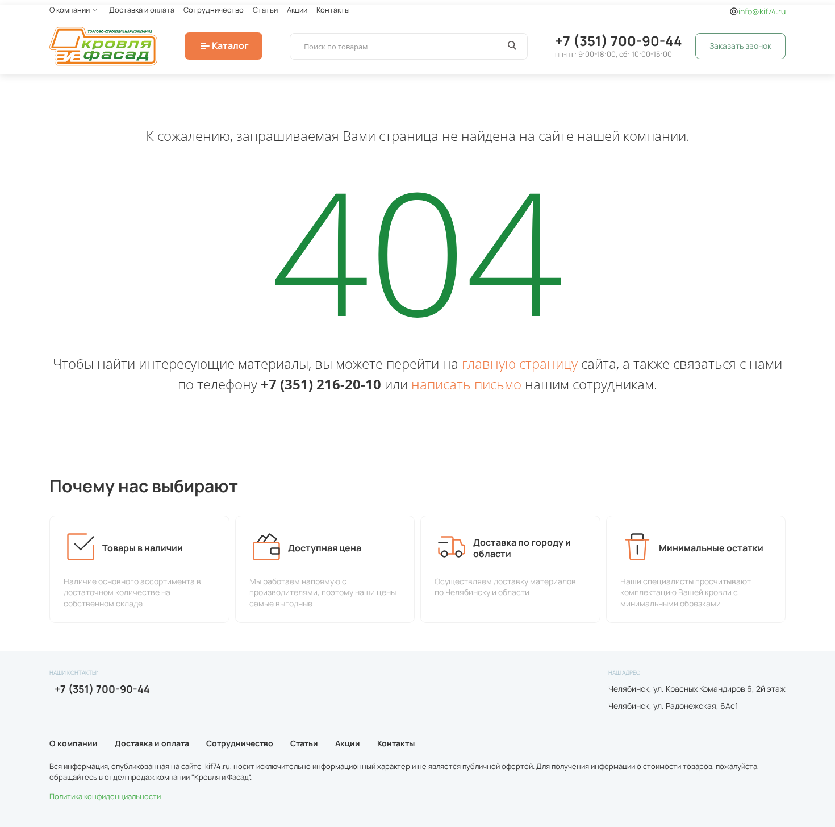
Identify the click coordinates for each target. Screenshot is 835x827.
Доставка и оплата (141, 10)
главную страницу (520, 363)
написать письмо (466, 384)
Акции (297, 10)
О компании (69, 10)
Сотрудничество (213, 10)
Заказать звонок (740, 45)
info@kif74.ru (762, 11)
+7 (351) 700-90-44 (618, 40)
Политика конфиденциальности (105, 796)
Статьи (265, 10)
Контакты (333, 10)
